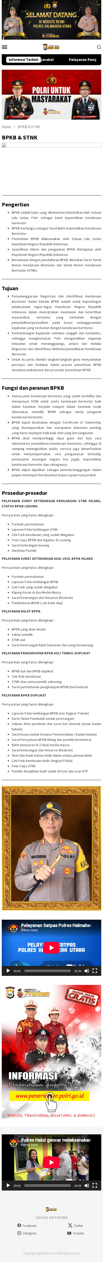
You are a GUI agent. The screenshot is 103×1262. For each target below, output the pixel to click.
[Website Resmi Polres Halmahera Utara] (51, 46)
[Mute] (86, 970)
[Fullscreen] (94, 970)
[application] (51, 948)
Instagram (29, 1233)
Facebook (29, 1226)
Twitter (78, 1226)
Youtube (78, 1233)
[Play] (8, 970)
